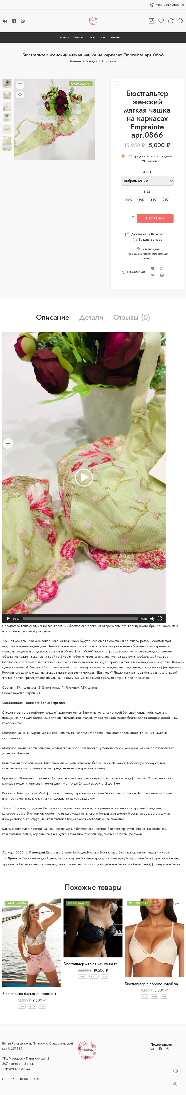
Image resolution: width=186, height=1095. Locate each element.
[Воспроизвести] (8, 618)
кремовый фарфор (82, 929)
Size (147, 192)
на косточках (87, 864)
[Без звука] (152, 618)
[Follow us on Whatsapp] (23, 21)
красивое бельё (166, 858)
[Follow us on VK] (4, 21)
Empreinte (109, 61)
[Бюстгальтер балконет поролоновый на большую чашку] (31, 943)
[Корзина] (151, 21)
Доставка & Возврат (147, 234)
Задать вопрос (149, 239)
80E (144, 996)
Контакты (115, 37)
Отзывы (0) (131, 317)
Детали (91, 317)
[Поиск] (180, 21)
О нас (92, 37)
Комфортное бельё (139, 858)
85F (42, 1006)
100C (82, 976)
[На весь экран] (159, 618)
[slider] (80, 618)
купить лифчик (67, 864)
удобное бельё (139, 864)
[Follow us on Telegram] (14, 21)
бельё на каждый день (39, 858)
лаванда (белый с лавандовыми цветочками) (82, 938)
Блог (102, 37)
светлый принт (15, 981)
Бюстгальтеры (114, 858)
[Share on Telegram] (152, 268)
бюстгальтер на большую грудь (80, 858)
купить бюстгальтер (42, 864)
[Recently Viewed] (175, 1084)
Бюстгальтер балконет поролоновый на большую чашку (31, 993)
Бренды (92, 61)
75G (21, 1006)
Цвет (147, 172)
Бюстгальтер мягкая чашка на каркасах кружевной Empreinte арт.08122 (93, 964)
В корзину (155, 218)
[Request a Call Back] (175, 1070)
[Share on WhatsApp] (161, 268)
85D (154, 996)
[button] (84, 477)
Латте (137, 971)
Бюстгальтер (108, 852)
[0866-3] (54, 119)
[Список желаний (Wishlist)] (20, 85)
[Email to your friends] (162, 275)
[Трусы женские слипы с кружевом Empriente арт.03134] (116, 84)
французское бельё (166, 864)
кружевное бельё (15, 864)
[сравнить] (20, 94)
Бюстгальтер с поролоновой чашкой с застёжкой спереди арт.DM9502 (154, 984)
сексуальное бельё (112, 864)
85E (164, 996)
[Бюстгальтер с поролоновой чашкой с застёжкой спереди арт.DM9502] (154, 938)
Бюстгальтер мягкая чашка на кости (144, 852)
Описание (52, 317)
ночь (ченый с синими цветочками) (82, 949)
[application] (84, 477)
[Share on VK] (153, 275)
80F (104, 976)
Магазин (78, 37)
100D (94, 976)
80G (32, 1006)
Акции (81, 852)
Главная (64, 37)
